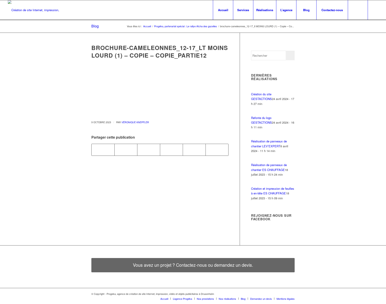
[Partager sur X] (126, 150)
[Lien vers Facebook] (374, 9)
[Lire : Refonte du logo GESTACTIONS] (255, 113)
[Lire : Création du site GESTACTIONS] (255, 89)
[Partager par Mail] (217, 150)
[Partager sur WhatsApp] (171, 150)
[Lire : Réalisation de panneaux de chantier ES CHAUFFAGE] (255, 160)
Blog (95, 26)
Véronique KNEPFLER (135, 122)
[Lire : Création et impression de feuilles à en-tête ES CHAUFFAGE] (255, 184)
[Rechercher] (358, 10)
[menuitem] (223, 10)
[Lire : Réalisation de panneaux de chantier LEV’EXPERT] (255, 136)
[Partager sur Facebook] (103, 150)
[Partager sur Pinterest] (194, 150)
